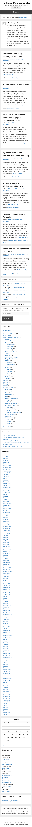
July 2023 (5, 514)
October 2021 (6, 551)
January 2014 (6, 714)
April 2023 (5, 519)
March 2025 (6, 482)
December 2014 (7, 694)
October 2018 (6, 612)
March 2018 (6, 625)
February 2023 (6, 523)
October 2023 (6, 510)
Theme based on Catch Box (22, 824)
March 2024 (6, 501)
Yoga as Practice (11, 425)
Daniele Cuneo (5, 759)
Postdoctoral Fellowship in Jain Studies (13, 446)
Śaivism (7, 360)
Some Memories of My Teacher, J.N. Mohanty (12, 55)
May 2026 (5, 458)
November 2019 (7, 589)
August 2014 (6, 702)
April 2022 (5, 541)
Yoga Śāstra (8, 378)
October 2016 (6, 655)
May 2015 (5, 686)
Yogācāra (25, 240)
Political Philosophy (10, 414)
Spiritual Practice (9, 418)
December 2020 (7, 566)
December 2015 (7, 673)
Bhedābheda (10, 371)
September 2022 (7, 532)
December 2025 (7, 465)
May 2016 (5, 664)
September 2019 (7, 593)
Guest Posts (6, 335)
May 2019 (5, 600)
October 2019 (6, 591)
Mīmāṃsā (7, 355)
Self (8, 402)
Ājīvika (7, 339)
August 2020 (6, 573)
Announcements (7, 330)
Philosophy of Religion (19, 273)
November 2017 (7, 632)
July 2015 (5, 682)
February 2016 (6, 669)
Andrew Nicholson (6, 779)
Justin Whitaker (6, 791)
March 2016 (6, 668)
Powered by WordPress (9, 824)
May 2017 (5, 643)
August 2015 (6, 680)
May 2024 (5, 498)
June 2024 (6, 496)
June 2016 (6, 662)
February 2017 (6, 648)
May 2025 (5, 478)
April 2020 (5, 580)
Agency (9, 400)
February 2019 (6, 605)
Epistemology (10, 240)
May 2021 (5, 557)
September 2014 (7, 700)
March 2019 (6, 603)
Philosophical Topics (8, 387)
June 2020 (6, 576)
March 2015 (6, 689)
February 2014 (6, 712)
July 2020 (5, 575)
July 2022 (5, 535)
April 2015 (5, 687)
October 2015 (6, 677)
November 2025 (7, 467)
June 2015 (6, 684)
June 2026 (6, 457)
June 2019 (6, 598)
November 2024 (7, 489)
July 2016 (5, 661)
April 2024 (5, 499)
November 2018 (7, 610)
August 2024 (6, 492)
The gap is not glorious (9, 435)
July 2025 (5, 474)
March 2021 (6, 560)
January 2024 (6, 505)
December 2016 (7, 652)
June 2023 (6, 516)
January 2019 (6, 607)
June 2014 (6, 705)
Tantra (8, 423)
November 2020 (7, 567)
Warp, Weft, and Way (7, 802)
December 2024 (7, 487)
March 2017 (6, 646)
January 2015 (6, 693)
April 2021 (5, 558)
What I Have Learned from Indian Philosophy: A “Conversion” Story (14, 117)
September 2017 (7, 635)
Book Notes (6, 332)
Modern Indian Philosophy (11, 357)
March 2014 (6, 711)
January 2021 (6, 564)
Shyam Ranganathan (7, 782)
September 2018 (7, 614)
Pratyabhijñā (10, 362)
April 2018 (5, 623)
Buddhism (7, 343)
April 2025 (5, 480)
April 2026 (5, 460)
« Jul (3, 745)
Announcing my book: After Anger (11, 441)
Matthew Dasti (5, 761)
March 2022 (6, 542)
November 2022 (7, 528)
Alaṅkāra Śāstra (9, 341)
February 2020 (6, 584)
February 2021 (6, 562)
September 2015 (7, 678)
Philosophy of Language (11, 403)
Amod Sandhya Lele (7, 775)
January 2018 (6, 628)
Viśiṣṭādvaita (10, 375)
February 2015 (6, 691)
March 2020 (6, 582)
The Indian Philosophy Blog (16, 2)
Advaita (9, 369)
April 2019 (5, 601)
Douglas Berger (23, 17)
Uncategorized (10, 78)
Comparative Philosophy (9, 334)
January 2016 (6, 671)
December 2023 (7, 507)
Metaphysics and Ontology (12, 398)
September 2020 (7, 571)
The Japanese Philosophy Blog (9, 800)
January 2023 (6, 525)
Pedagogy (5, 384)
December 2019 (7, 587)
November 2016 (7, 653)
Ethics (7, 393)
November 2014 (7, 696)
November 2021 (7, 550)
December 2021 (7, 548)
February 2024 (6, 503)
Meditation (9, 421)
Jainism (7, 353)
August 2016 (6, 659)
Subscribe (7, 319)
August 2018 (6, 616)
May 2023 (5, 517)
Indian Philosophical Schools (10, 337)
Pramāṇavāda (10, 346)
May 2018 (5, 621)
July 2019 (5, 596)
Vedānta (7, 368)
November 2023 (7, 508)
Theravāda (9, 348)
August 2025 (6, 473)
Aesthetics (8, 389)
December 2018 (7, 609)
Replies (17, 78)
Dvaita (8, 373)
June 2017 (6, 641)
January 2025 (6, 485)
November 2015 (7, 675)
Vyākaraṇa (8, 377)
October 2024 (6, 491)
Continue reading (9, 75)
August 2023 (6, 512)
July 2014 (5, 703)
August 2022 (6, 534)
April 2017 (5, 644)
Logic (6, 396)
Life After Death (11, 409)
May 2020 (5, 578)
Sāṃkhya (7, 366)
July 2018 (5, 618)
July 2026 (5, 455)
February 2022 (6, 544)
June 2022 (6, 537)
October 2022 (6, 530)
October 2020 (6, 569)
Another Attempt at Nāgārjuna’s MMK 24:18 (13, 184)
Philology (5, 385)
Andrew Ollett (5, 780)
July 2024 (5, 494)
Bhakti (8, 419)
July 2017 (5, 639)
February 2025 (6, 483)
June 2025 (6, 476)
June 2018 (6, 619)
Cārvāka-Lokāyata (9, 351)
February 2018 (6, 627)
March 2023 (6, 521)
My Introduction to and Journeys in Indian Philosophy (16, 154)
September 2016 (7, 657)
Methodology (10, 273)
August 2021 (6, 553)
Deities (9, 407)
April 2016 (5, 666)
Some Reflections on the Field (16, 84)
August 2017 (6, 637)
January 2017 (6, 650)
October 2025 (6, 469)
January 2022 (6, 546)
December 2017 (7, 630)
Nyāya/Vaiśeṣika (18, 240)
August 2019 (6, 594)
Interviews (5, 380)
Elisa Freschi (5, 768)
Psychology (8, 416)
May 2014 (5, 707)
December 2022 (7, 526)
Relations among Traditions (14, 412)
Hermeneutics (8, 394)
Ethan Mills (5, 777)
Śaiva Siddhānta (11, 364)
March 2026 (6, 462)
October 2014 (6, 698)
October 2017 (6, 634)
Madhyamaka (10, 207)
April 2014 (5, 709)
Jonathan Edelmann (7, 764)
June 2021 (6, 555)
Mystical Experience (12, 411)
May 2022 (5, 539)
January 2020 (6, 585)
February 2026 (6, 464)
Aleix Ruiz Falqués (6, 786)
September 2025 (7, 471)
